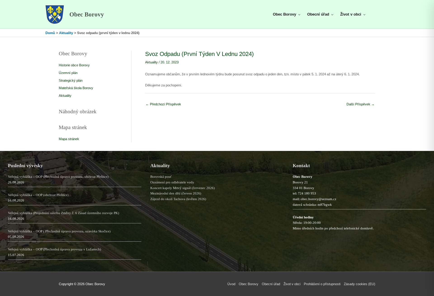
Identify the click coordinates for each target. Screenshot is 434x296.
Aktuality (65, 95)
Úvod (231, 284)
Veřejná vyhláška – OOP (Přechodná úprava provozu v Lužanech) (54, 249)
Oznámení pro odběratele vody (172, 182)
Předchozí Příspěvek (163, 104)
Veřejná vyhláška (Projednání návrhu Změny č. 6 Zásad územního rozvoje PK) (63, 213)
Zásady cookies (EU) (359, 284)
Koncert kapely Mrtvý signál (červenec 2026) (182, 188)
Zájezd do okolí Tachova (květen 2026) (178, 199)
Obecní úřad (271, 284)
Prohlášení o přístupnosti (322, 284)
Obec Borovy (86, 14)
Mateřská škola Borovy (76, 88)
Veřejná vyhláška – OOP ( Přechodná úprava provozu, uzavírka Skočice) (59, 231)
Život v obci (291, 284)
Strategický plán (71, 80)
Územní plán (68, 73)
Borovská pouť (161, 176)
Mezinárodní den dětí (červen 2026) (175, 193)
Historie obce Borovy (74, 65)
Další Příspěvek (361, 104)
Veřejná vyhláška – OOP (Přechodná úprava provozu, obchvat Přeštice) (58, 176)
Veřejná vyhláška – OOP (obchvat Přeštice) (38, 195)
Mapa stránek (69, 139)
